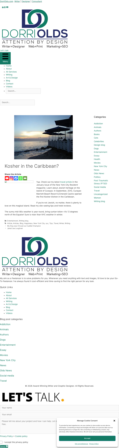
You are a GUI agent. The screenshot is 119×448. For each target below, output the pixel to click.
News (96, 170)
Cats (96, 138)
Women (97, 198)
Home (9, 66)
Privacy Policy (94, 444)
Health (97, 159)
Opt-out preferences (81, 444)
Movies (97, 163)
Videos (9, 86)
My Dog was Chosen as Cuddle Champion (24, 226)
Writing (9, 75)
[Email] (25, 178)
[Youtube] (7, 178)
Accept (87, 438)
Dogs (96, 148)
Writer (17, 1)
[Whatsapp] (20, 178)
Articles (16, 223)
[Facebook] (16, 178)
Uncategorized (101, 194)
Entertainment (12, 221)
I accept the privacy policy (16, 442)
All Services (11, 72)
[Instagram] (11, 178)
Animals (97, 127)
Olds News (99, 173)
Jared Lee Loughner (15, 228)
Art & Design (12, 78)
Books (97, 134)
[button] (114, 421)
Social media (100, 187)
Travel (56, 223)
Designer (26, 1)
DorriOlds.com (6, 1)
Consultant (37, 1)
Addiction (98, 123)
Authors (97, 131)
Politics (97, 177)
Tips (51, 223)
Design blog (99, 145)
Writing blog (23, 221)
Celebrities (99, 141)
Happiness (28, 223)
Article (9, 223)
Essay (96, 156)
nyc (47, 223)
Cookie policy (21, 436)
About (9, 69)
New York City (39, 223)
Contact (9, 84)
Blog (8, 80)
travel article (66, 182)
